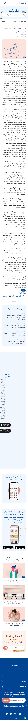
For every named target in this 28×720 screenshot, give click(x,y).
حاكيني (25, 28)
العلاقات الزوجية (16, 28)
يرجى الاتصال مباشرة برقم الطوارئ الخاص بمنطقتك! (14, 706)
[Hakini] (22, 4)
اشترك (3, 21)
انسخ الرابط (5, 296)
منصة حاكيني (16, 277)
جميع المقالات (22, 21)
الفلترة (14, 21)
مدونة (21, 28)
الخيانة (23, 290)
